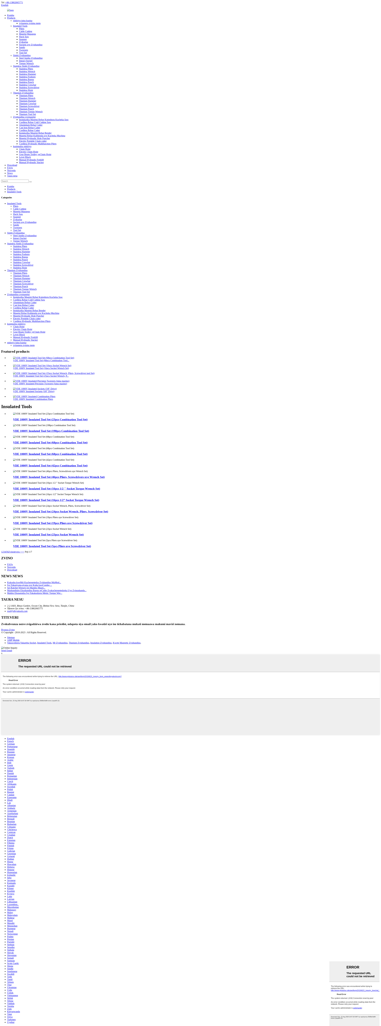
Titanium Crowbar (27, 103)
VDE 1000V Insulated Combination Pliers (33, 399)
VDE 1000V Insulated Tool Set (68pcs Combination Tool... (41, 360)
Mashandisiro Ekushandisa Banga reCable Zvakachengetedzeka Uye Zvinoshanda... (46, 590)
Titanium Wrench (27, 98)
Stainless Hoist (26, 90)
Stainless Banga (26, 79)
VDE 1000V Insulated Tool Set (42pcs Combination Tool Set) (50, 465)
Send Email (6, 650)
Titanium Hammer (27, 101)
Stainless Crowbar (27, 85)
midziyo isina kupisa (22, 20)
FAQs (10, 168)
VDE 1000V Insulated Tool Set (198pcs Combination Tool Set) (51, 430)
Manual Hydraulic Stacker (31, 162)
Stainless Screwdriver (29, 87)
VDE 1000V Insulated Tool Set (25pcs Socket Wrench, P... (41, 376)
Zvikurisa (23, 42)
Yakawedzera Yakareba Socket (21, 643)
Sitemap (11, 637)
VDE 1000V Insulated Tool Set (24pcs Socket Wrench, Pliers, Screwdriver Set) (60, 511)
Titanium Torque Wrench (31, 111)
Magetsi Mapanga (27, 34)
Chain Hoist (24, 149)
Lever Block (25, 157)
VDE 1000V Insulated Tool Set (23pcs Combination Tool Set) (50, 419)
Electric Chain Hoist (28, 151)
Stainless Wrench (27, 71)
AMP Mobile (13, 640)
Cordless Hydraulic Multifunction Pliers (37, 143)
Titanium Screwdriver (29, 106)
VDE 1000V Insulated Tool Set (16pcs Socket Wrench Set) (41, 368)
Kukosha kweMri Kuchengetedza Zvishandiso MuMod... (34, 582)
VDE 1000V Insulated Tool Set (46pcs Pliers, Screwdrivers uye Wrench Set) (59, 477)
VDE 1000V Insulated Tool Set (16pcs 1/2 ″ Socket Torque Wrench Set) (56, 488)
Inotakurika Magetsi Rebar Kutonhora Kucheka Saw (44, 119)
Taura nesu (12, 176)
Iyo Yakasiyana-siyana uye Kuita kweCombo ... (29, 585)
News (10, 173)
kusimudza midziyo (22, 146)
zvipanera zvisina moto (30, 23)
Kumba (10, 15)
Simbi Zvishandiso (22, 55)
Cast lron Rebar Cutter (29, 127)
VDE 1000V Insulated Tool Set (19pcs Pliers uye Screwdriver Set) (52, 523)
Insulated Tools (20, 26)
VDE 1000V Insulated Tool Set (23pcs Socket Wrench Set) (48, 534)
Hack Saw (24, 36)
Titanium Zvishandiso (23, 93)
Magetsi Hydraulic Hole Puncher (34, 138)
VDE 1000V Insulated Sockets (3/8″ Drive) (33, 391)
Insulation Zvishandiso (101, 643)
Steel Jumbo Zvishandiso (31, 58)
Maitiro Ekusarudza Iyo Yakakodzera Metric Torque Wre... (34, 593)
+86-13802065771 (14, 2)
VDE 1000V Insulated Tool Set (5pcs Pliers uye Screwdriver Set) (52, 546)
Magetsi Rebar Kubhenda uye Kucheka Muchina (42, 135)
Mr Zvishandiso (60, 643)
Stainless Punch (26, 82)
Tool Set (23, 52)
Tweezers (23, 50)
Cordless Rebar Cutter (29, 130)
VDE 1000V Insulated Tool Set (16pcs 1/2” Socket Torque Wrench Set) (56, 500)
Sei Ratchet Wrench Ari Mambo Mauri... (26, 588)
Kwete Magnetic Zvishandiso (126, 643)
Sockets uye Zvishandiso (30, 44)
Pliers (21, 28)
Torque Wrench (26, 63)
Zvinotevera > (15, 552)
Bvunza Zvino (8, 629)
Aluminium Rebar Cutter (30, 125)
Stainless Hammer (27, 74)
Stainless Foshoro (27, 77)
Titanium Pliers (26, 95)
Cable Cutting (25, 31)
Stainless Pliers (26, 68)
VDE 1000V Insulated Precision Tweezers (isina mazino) (40, 383)
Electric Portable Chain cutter (33, 141)
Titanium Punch (26, 109)
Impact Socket (25, 60)
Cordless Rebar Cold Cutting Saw (35, 122)
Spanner (23, 39)
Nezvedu (11, 170)
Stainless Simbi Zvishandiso (26, 66)
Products (11, 18)
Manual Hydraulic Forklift (31, 159)
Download (12, 165)
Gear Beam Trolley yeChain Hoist (35, 154)
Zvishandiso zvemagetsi (24, 117)
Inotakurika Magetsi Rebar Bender (35, 133)
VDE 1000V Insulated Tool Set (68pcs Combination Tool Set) (50, 442)
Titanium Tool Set (27, 114)
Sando (22, 47)
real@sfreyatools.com (17, 611)
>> (23, 552)
